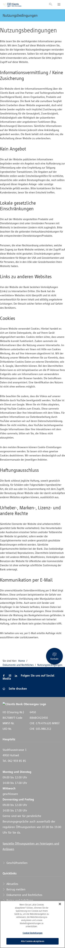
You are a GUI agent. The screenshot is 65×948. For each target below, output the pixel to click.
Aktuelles (12, 884)
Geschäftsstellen (17, 863)
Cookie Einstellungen (32, 933)
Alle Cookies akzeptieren (32, 941)
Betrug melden (15, 889)
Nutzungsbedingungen (20, 15)
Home (21, 660)
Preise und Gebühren (19, 900)
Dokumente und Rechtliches (18, 664)
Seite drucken (17, 688)
